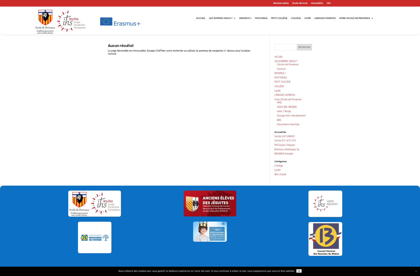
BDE (279, 120)
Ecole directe (300, 3)
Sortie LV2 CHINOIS (284, 136)
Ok (299, 271)
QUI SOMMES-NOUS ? (220, 18)
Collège (278, 165)
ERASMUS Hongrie (283, 153)
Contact (281, 69)
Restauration (281, 3)
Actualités (317, 3)
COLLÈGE (296, 18)
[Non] (416, 271)
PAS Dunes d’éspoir (284, 145)
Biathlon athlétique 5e (286, 149)
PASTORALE (261, 18)
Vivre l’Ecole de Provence (354, 18)
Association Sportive (288, 124)
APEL (279, 102)
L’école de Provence (287, 64)
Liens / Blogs (284, 111)
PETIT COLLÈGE (279, 18)
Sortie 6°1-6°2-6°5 (285, 140)
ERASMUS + (245, 18)
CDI (328, 3)
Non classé (280, 174)
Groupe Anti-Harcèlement (291, 115)
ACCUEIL (200, 18)
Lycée (307, 18)
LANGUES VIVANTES (325, 18)
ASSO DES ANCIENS (287, 107)
